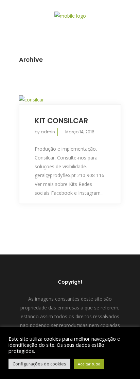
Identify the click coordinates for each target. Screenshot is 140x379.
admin (48, 132)
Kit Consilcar (61, 121)
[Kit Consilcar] (70, 99)
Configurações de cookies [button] (39, 364)
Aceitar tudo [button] (89, 363)
